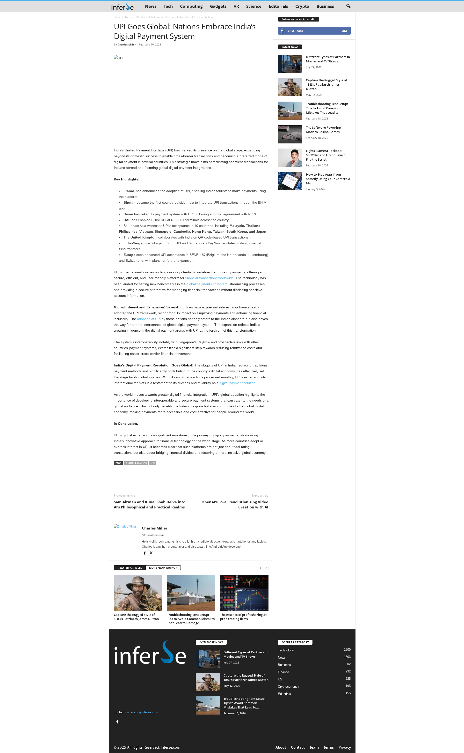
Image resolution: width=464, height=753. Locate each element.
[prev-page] (260, 567)
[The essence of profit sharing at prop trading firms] (244, 593)
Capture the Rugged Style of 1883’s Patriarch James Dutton (136, 616)
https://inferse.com (153, 535)
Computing (191, 6)
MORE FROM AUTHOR (163, 567)
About (281, 747)
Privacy (345, 747)
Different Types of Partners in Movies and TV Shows (328, 59)
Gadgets (218, 6)
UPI (153, 463)
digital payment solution (237, 383)
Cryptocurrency (288, 686)
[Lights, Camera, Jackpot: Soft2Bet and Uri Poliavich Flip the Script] (290, 158)
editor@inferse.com (144, 712)
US (280, 679)
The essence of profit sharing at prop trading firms (243, 616)
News (150, 6)
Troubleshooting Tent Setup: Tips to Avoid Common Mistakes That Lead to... (327, 108)
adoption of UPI (149, 319)
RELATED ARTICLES (130, 567)
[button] (348, 6)
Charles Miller (127, 44)
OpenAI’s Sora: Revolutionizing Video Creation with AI (235, 504)
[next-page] (266, 567)
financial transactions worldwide (209, 278)
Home (117, 17)
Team (314, 747)
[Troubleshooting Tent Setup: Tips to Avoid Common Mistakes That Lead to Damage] (191, 593)
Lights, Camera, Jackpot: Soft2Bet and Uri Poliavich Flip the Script (325, 155)
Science (253, 6)
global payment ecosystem (207, 284)
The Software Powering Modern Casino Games (323, 129)
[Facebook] (145, 553)
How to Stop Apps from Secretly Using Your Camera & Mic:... (328, 178)
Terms (329, 747)
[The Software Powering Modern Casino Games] (290, 134)
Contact (298, 747)
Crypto (302, 6)
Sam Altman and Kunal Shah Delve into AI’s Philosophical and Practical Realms (149, 504)
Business (325, 6)
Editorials (278, 6)
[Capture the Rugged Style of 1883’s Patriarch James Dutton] (138, 593)
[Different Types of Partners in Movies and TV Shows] (290, 64)
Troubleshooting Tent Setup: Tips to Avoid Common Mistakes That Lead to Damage (191, 618)
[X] (151, 553)
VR (236, 6)
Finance (283, 672)
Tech (168, 6)
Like (344, 30)
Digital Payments (136, 463)
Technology (286, 650)
